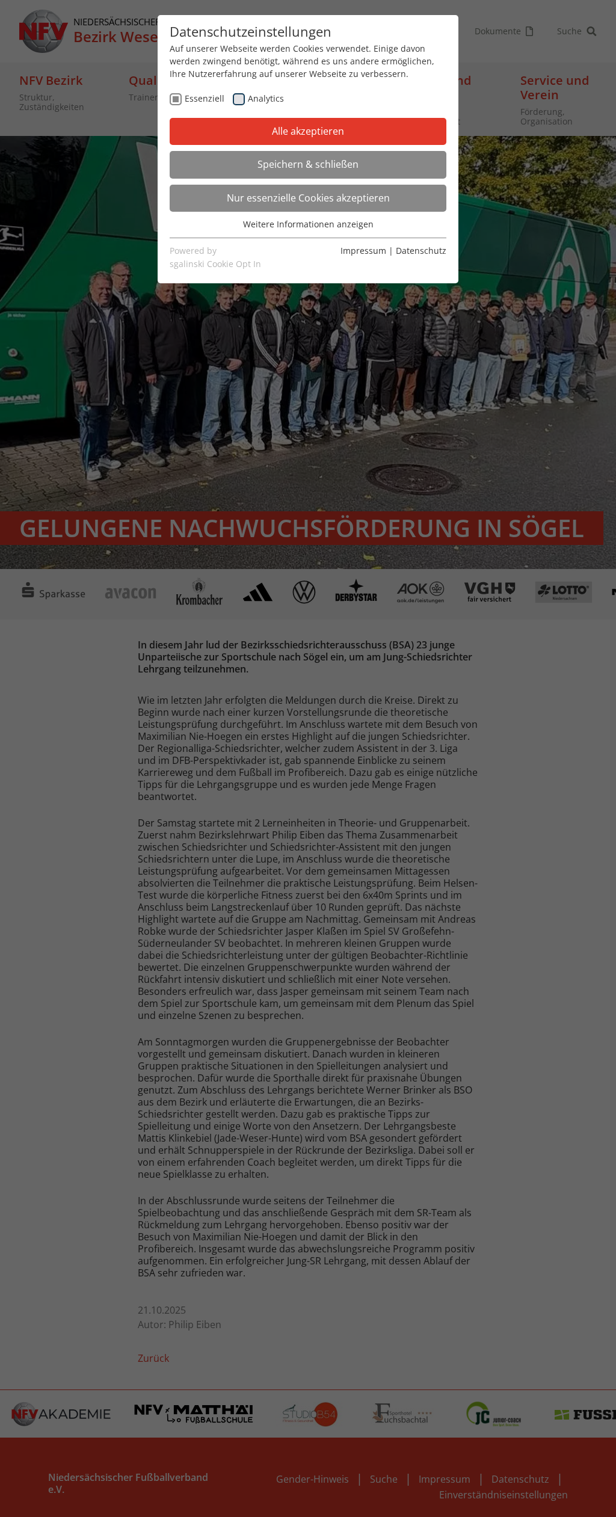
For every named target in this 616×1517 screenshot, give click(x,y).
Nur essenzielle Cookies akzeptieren (308, 198)
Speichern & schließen (308, 164)
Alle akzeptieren (308, 131)
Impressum (363, 250)
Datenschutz (421, 250)
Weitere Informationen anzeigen (308, 224)
